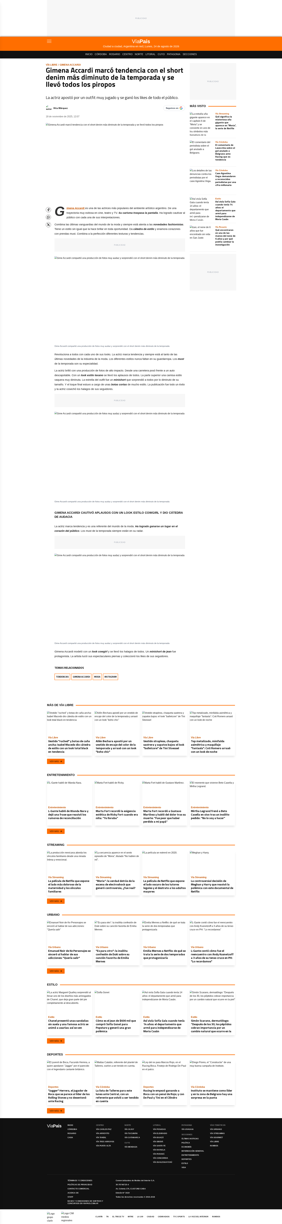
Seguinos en (172, 108)
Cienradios (163, 1217)
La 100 (140, 1217)
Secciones (190, 54)
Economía (187, 1147)
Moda (97, 676)
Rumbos (214, 1146)
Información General (193, 1151)
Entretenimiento (190, 1155)
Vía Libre (51, 65)
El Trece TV (118, 1217)
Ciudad (150, 1217)
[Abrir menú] (75, 41)
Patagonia (173, 54)
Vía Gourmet (216, 1137)
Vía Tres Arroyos (105, 1142)
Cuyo (161, 54)
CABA (70, 1137)
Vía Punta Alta (103, 1146)
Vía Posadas (159, 1129)
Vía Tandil (101, 1137)
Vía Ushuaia (188, 1129)
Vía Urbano (216, 1129)
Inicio (88, 54)
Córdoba (101, 54)
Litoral (150, 54)
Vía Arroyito (102, 1133)
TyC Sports (179, 1217)
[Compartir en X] (48, 224)
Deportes (187, 1159)
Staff (70, 1197)
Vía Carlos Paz (103, 1129)
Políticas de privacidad (80, 1185)
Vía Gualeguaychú (162, 1162)
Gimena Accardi (70, 65)
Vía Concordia (160, 1158)
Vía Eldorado (160, 1133)
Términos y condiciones (80, 1181)
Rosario (114, 54)
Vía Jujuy (129, 1129)
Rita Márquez (60, 108)
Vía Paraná (158, 1154)
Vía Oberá (158, 1142)
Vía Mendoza (131, 1147)
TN (107, 1217)
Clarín (99, 1217)
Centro (127, 54)
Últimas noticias (190, 1139)
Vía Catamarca (132, 1137)
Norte (139, 54)
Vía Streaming (217, 1133)
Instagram (110, 676)
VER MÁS (54, 761)
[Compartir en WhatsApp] (48, 217)
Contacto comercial (78, 1189)
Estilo (185, 1163)
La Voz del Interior (198, 1217)
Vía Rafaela (159, 1150)
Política (186, 1143)
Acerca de (73, 1193)
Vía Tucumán (131, 1133)
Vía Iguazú (158, 1137)
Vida (184, 1167)
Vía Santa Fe (159, 1146)
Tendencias (62, 676)
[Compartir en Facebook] (48, 209)
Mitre (131, 1217)
